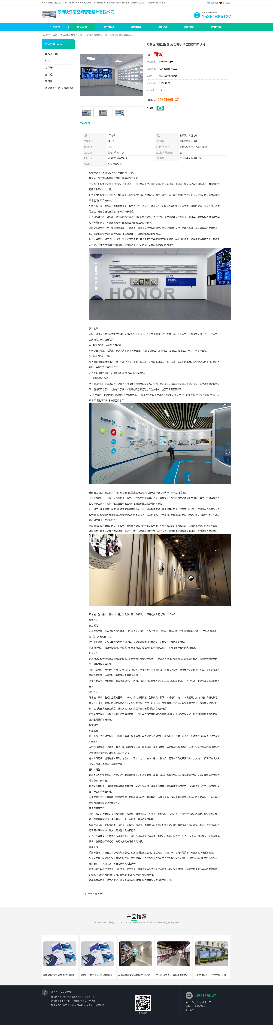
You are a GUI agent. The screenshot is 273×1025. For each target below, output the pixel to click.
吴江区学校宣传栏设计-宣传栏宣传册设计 (176, 975)
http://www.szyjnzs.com (93, 893)
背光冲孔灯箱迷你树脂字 (59, 88)
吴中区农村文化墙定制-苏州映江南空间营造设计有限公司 (70, 975)
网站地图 (100, 1005)
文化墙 (49, 67)
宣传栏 (49, 74)
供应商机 (82, 27)
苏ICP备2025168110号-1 (83, 997)
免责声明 (79, 1005)
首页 (55, 35)
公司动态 (163, 27)
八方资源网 (68, 1005)
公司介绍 (136, 27)
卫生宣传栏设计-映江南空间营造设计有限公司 (140, 975)
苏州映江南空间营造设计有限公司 (66, 1001)
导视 (47, 61)
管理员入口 (89, 1005)
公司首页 (55, 27)
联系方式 (216, 27)
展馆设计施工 (77, 35)
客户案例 (189, 27)
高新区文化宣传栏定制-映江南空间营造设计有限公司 (220, 975)
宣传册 (49, 81)
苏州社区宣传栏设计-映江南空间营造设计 (100, 975)
